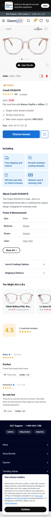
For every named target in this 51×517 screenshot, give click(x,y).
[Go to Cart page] (47, 21)
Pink (31, 241)
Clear (25, 241)
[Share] (47, 65)
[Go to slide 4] (27, 59)
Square (26, 233)
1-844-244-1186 (33, 425)
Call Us (10, 432)
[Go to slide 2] (23, 59)
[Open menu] (3, 21)
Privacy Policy (21, 498)
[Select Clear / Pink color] (41, 76)
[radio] (3, 94)
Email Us (40, 432)
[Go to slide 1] (21, 59)
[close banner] (1, 5)
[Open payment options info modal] (46, 104)
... (3, 29)
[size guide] (25, 125)
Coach (8, 29)
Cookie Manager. (10, 503)
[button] (25, 14)
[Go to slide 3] (25, 59)
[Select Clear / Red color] (46, 76)
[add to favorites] (44, 134)
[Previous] (2, 14)
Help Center (25, 432)
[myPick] (46, 29)
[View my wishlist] (41, 21)
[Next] (48, 14)
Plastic (26, 226)
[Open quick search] (28, 21)
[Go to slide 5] (29, 59)
